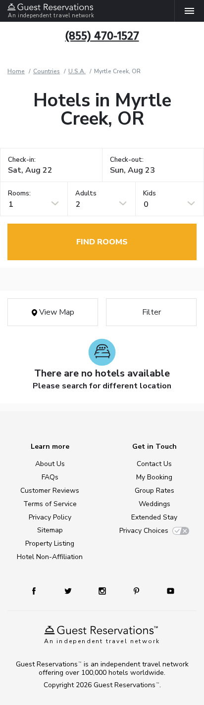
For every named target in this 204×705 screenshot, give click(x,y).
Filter (151, 312)
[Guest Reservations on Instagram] (103, 590)
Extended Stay (154, 517)
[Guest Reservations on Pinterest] (137, 590)
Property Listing (49, 543)
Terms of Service (50, 504)
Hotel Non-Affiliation (50, 557)
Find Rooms (102, 241)
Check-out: (127, 160)
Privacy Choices (143, 530)
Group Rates (154, 490)
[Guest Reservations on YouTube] (166, 590)
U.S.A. (77, 71)
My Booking (154, 477)
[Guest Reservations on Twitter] (69, 590)
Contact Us (154, 464)
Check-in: (22, 160)
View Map (55, 312)
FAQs (50, 477)
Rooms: (19, 193)
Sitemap (50, 530)
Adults (86, 193)
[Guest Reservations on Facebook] (38, 590)
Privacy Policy (50, 517)
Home (16, 71)
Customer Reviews (49, 490)
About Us (50, 464)
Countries (46, 71)
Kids (149, 193)
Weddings (154, 504)
